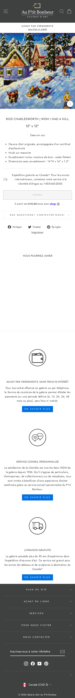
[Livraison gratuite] (37, 525)
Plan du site (36, 589)
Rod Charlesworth (22, 119)
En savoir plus (37, 409)
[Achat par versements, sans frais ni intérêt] (37, 357)
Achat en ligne (36, 601)
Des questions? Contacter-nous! (37, 214)
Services (36, 613)
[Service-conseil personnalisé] (37, 437)
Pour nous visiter (36, 625)
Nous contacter (36, 637)
